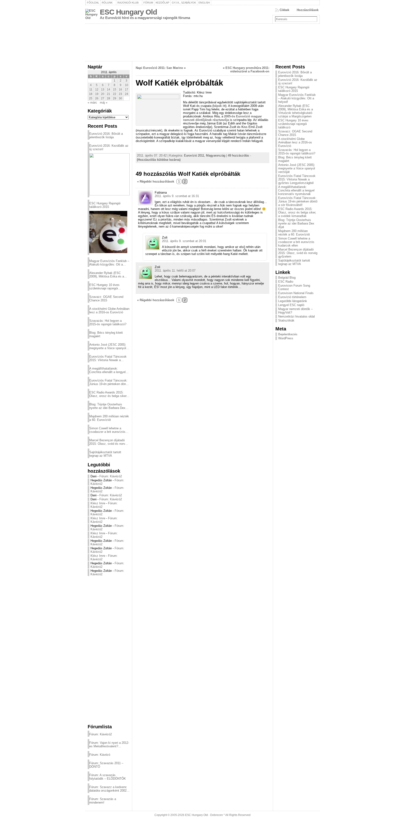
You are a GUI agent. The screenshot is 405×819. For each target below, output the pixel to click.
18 (90, 94)
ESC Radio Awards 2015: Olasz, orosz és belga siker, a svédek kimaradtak (108, 394)
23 (120, 94)
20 (102, 94)
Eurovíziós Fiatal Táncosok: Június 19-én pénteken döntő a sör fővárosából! (108, 382)
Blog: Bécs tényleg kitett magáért (106, 334)
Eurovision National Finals (296, 293)
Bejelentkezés (287, 334)
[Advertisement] (109, 650)
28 (108, 98)
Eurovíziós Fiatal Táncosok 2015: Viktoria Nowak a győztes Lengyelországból (108, 358)
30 (120, 98)
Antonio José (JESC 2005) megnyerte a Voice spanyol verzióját (107, 346)
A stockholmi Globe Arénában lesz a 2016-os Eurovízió (109, 310)
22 (114, 94)
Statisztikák (286, 320)
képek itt (219, 106)
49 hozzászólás (238, 155)
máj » (103, 102)
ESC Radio (285, 281)
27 (102, 98)
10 (126, 85)
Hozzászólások (308, 10)
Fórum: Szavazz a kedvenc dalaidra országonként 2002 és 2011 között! (108, 788)
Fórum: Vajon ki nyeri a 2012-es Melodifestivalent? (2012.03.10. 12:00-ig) (109, 744)
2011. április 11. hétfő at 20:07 (175, 270)
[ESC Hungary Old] (202, 42)
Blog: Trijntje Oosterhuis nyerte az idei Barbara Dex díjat (107, 406)
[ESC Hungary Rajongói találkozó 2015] (108, 232)
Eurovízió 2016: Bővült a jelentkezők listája (106, 135)
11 (90, 89)
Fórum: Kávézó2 (110, 476)
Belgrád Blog (287, 277)
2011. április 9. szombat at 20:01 (184, 241)
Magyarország (215, 155)
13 (102, 89)
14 (108, 89)
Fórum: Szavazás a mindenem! (102, 800)
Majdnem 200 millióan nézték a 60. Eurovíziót (109, 418)
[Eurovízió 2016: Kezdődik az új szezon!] (109, 174)
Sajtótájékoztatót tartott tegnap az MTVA (105, 453)
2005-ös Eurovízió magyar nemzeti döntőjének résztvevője (222, 118)
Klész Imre (97, 503)
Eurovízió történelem (292, 297)
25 (90, 98)
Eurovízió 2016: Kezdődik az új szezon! (108, 147)
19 (96, 94)
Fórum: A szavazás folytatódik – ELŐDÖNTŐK (107, 776)
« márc (92, 102)
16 (120, 89)
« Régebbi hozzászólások (155, 181)
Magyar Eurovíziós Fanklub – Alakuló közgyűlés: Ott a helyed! (109, 262)
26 (96, 98)
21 (108, 94)
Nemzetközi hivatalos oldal (296, 316)
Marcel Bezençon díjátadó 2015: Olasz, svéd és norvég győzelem (108, 441)
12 (96, 89)
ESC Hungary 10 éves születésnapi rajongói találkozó (104, 286)
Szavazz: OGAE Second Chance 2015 (106, 298)
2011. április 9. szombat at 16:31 (177, 196)
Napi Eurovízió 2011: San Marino (159, 68)
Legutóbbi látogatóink (292, 301)
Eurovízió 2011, (195, 155)
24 (126, 94)
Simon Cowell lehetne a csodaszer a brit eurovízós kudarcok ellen (107, 430)
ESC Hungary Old (128, 12)
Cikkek (284, 10)
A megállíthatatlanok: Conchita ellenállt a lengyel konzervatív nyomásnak (107, 370)
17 (126, 89)
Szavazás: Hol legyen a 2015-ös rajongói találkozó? (107, 322)
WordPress (285, 338)
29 (114, 98)
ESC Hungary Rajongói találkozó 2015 (104, 205)
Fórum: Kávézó (99, 754)
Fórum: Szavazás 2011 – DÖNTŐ (106, 764)
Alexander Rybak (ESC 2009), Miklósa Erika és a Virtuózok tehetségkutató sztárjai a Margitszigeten (106, 274)
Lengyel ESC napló (291, 305)
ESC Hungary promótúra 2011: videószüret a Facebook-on (247, 69)
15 (114, 89)
